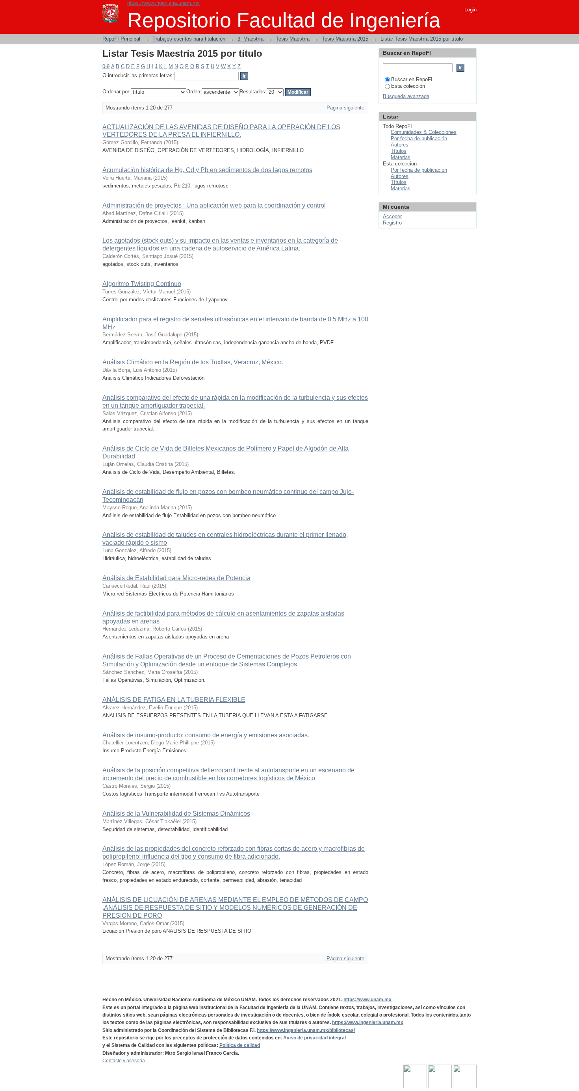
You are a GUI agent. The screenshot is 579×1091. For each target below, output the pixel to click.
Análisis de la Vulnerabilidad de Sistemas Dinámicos (176, 813)
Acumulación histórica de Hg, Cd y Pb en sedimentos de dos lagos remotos (207, 170)
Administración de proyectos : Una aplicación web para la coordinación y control (214, 205)
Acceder (392, 216)
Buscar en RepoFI (411, 79)
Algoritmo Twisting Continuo (141, 283)
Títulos (398, 151)
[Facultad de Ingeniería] (440, 1086)
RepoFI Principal (121, 39)
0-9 (105, 66)
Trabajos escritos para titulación (188, 39)
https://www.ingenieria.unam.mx (163, 3)
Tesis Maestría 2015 (345, 39)
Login (470, 10)
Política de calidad (239, 1045)
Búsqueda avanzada (406, 96)
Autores (399, 145)
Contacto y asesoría (123, 1060)
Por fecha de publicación (419, 138)
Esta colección (408, 86)
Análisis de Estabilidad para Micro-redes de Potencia (176, 578)
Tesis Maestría (293, 39)
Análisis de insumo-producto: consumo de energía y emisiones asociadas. (205, 735)
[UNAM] (415, 1086)
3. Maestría (251, 39)
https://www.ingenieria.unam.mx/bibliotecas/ (306, 1030)
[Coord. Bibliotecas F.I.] (465, 1086)
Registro (392, 223)
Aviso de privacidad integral (314, 1038)
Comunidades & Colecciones (424, 132)
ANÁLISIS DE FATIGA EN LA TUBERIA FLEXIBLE (173, 699)
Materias (400, 157)
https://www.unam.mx (367, 999)
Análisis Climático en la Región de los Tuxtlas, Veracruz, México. (192, 362)
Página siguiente (345, 108)
